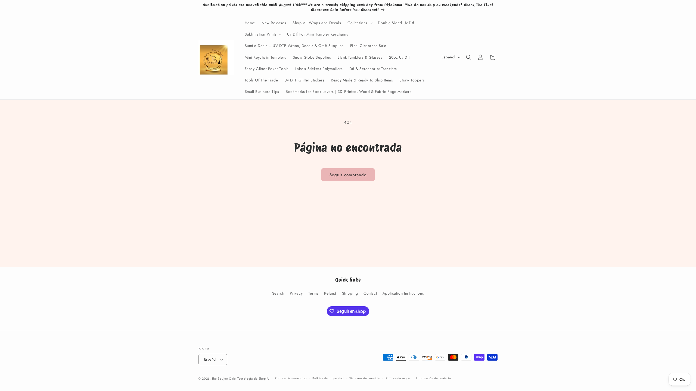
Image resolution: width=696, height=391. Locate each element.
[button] (359, 23)
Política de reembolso (291, 378)
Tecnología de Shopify (253, 378)
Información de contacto (433, 378)
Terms (313, 293)
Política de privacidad (328, 378)
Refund (330, 293)
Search (278, 293)
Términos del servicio (364, 378)
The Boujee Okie (224, 378)
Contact (370, 293)
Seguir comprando (348, 175)
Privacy (296, 293)
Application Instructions (403, 293)
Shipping (350, 293)
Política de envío (398, 378)
